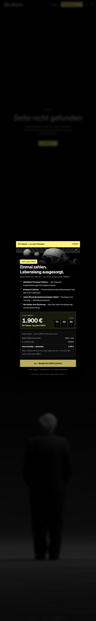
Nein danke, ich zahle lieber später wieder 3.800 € (48, 374)
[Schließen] (76, 249)
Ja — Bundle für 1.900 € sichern (48, 363)
